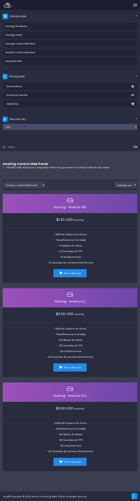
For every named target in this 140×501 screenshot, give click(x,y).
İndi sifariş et (72, 273)
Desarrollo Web (13, 61)
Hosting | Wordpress (16, 26)
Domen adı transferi (16, 95)
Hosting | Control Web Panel (20, 43)
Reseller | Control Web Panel (20, 52)
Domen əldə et (13, 86)
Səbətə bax (12, 103)
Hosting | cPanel (13, 35)
